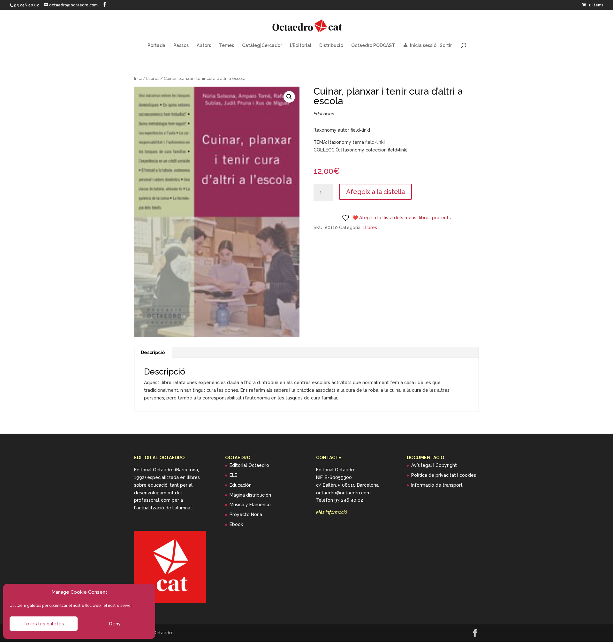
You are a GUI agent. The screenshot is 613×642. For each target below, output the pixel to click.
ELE (233, 475)
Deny (115, 624)
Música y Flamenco (250, 504)
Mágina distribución (250, 495)
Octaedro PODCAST (373, 45)
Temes (226, 45)
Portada (156, 45)
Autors (204, 45)
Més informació (331, 512)
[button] (289, 97)
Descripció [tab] (153, 352)
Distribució (331, 45)
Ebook (236, 524)
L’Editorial (300, 45)
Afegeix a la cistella (375, 192)
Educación (241, 485)
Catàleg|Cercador (262, 45)
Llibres (152, 78)
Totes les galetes (43, 624)
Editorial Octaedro (249, 465)
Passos (181, 45)
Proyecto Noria (246, 514)
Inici (138, 78)
